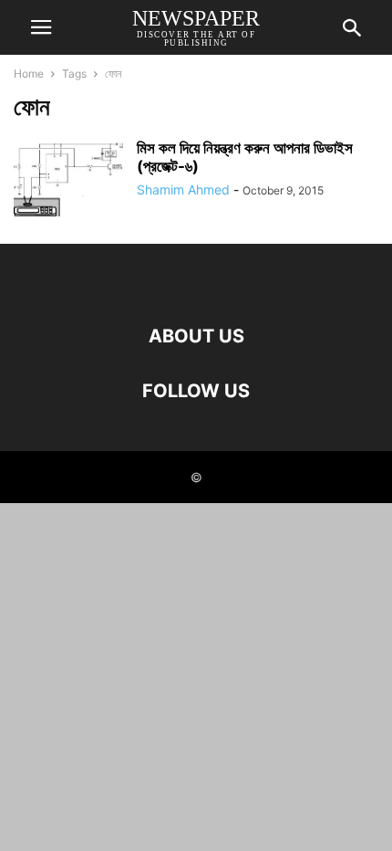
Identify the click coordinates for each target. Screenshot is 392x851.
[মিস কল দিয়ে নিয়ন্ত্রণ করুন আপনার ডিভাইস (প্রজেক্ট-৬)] (68, 180)
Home (29, 73)
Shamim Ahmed (183, 189)
